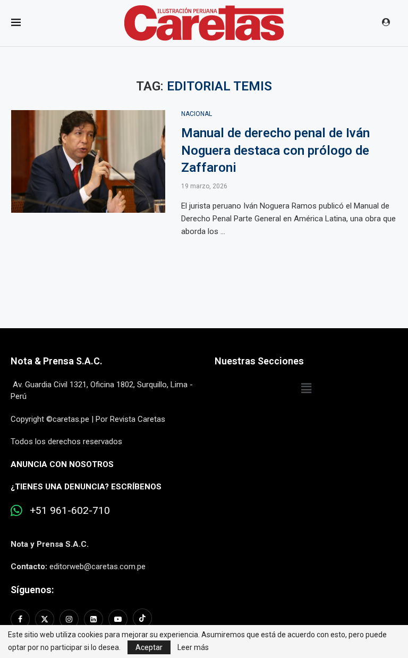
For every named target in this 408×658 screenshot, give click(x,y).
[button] (306, 389)
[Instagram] (69, 619)
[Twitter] (44, 619)
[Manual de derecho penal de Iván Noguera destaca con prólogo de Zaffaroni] (88, 161)
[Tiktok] (142, 619)
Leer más (193, 647)
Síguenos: (32, 589)
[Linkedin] (93, 619)
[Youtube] (118, 619)
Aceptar (149, 647)
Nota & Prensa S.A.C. (57, 361)
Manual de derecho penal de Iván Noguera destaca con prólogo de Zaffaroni (275, 150)
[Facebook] (21, 619)
